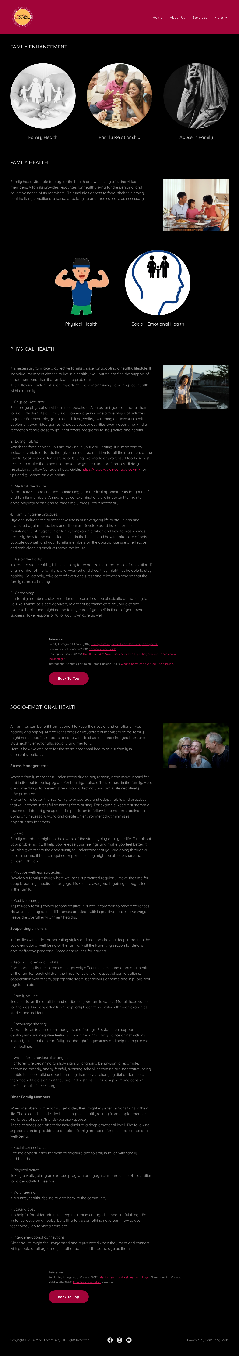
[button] (221, 17)
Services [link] (200, 17)
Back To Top (68, 678)
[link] (22, 17)
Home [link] (158, 17)
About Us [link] (177, 17)
